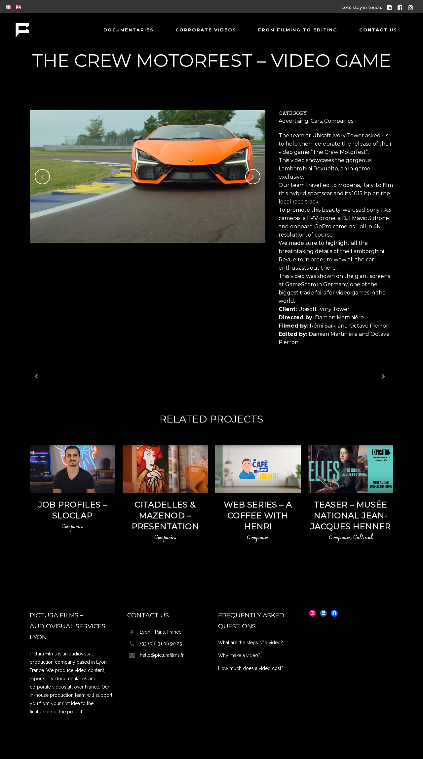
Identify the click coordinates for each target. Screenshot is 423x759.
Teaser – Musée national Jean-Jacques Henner (350, 515)
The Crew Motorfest (339, 152)
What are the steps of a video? (250, 642)
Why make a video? (239, 655)
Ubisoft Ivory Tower (338, 135)
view (72, 468)
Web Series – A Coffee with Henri (258, 515)
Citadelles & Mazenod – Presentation (165, 515)
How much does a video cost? (251, 668)
